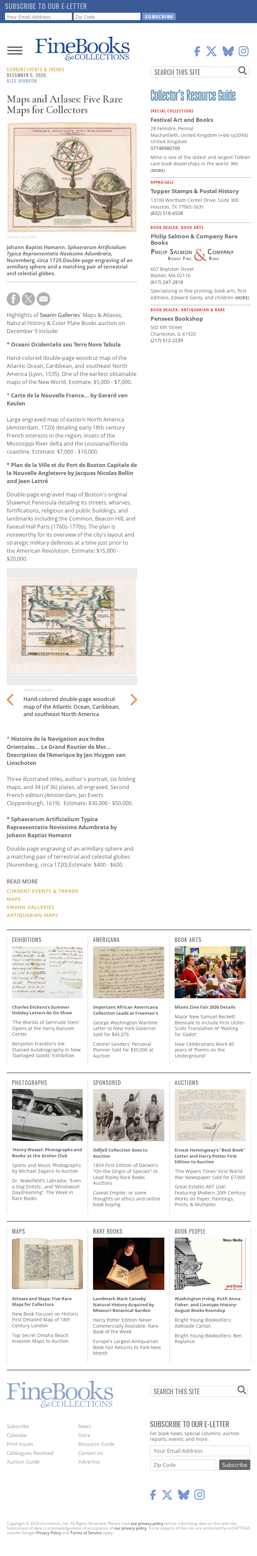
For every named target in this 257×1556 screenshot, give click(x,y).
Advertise (89, 1461)
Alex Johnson (22, 80)
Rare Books (107, 1231)
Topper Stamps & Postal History (195, 191)
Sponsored (107, 1083)
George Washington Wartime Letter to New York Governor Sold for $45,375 (125, 1028)
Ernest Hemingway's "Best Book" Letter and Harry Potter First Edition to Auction (210, 1156)
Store (84, 1435)
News (84, 1426)
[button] (133, 695)
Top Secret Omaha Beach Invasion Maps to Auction (40, 1338)
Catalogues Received (30, 1453)
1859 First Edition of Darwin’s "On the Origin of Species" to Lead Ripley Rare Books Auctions (125, 1174)
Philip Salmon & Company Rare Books (194, 239)
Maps (14, 899)
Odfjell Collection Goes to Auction (120, 1153)
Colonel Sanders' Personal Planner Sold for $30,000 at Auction (123, 1050)
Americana (106, 940)
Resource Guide (96, 1444)
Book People (190, 1231)
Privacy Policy (48, 1533)
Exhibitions (26, 940)
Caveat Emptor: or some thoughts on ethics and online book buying (126, 1198)
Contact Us (90, 1453)
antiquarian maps (32, 915)
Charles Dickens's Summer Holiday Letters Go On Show (42, 1010)
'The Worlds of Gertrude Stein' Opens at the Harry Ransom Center (46, 1028)
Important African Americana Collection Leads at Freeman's (125, 1010)
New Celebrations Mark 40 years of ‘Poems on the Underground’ (204, 1050)
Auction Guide (23, 1461)
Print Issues (20, 1444)
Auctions (186, 1083)
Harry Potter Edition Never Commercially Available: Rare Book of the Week (125, 1326)
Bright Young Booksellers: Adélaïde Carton (203, 1323)
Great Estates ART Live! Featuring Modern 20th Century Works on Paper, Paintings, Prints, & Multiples (210, 1195)
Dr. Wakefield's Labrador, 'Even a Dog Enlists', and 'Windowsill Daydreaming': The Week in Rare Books (46, 1189)
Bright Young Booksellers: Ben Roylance (208, 1338)
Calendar (17, 1435)
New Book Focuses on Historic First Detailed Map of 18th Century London (45, 1320)
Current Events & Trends (36, 69)
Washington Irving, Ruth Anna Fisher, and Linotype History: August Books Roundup (208, 1304)
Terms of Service (86, 1533)
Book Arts (188, 940)
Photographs (29, 1083)
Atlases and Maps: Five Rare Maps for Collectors (42, 1302)
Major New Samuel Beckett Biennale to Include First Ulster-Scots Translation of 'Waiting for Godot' (210, 1025)
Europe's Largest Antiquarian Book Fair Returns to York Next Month (127, 1347)
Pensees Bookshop (177, 318)
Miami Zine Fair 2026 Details (205, 1007)
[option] (72, 645)
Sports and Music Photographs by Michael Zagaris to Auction (46, 1168)
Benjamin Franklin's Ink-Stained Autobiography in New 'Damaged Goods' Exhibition (46, 1049)
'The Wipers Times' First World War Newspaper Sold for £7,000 (210, 1174)
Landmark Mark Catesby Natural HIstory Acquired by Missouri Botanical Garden (123, 1304)
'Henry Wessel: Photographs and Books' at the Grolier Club (47, 1153)
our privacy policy (147, 1523)
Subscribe (18, 1426)
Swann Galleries (60, 315)
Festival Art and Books (182, 120)
